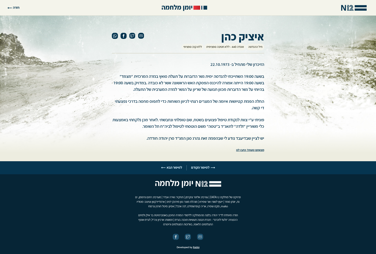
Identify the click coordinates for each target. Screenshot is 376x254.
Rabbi (196, 247)
